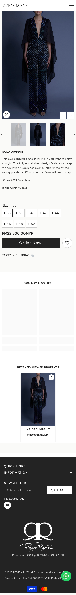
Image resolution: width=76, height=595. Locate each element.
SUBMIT (59, 490)
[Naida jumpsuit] (38, 399)
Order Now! (31, 243)
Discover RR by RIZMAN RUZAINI (38, 555)
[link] (19, 340)
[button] (63, 115)
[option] (38, 65)
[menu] (71, 5)
